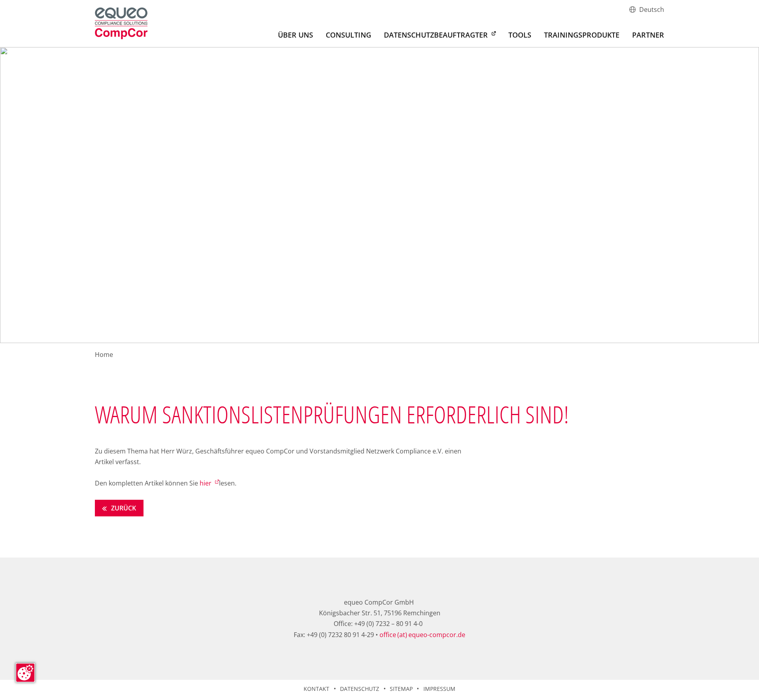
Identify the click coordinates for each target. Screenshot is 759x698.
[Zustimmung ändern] (25, 672)
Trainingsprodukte (581, 36)
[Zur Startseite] (121, 23)
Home (104, 354)
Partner (648, 36)
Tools (519, 36)
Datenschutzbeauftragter (437, 35)
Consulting (348, 36)
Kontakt (316, 688)
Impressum (439, 688)
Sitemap (401, 688)
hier (206, 483)
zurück (123, 508)
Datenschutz (359, 688)
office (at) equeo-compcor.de (422, 634)
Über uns (295, 36)
